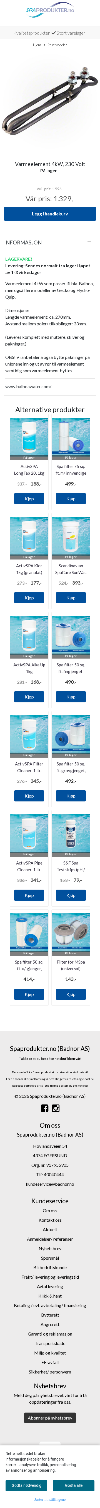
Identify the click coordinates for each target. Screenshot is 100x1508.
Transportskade (50, 1343)
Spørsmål (50, 1257)
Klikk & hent (50, 1295)
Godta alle (73, 1485)
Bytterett (50, 1314)
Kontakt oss (50, 1220)
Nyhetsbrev (50, 1248)
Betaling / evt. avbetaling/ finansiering (50, 1305)
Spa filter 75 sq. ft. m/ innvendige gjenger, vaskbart (71, 473)
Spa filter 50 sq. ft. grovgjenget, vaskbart (71, 770)
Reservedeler (57, 45)
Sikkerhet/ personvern (50, 1371)
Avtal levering (50, 1286)
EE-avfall (50, 1362)
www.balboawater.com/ (28, 386)
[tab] (50, 242)
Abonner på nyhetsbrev (50, 1417)
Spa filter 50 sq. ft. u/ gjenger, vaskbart (29, 968)
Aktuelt (50, 1229)
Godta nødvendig (26, 1485)
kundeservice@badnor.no (50, 1184)
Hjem (37, 45)
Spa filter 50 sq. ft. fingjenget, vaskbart (71, 671)
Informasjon (23, 242)
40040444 (54, 1174)
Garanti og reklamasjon (50, 1333)
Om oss (50, 1210)
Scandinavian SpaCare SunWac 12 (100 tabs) (70, 572)
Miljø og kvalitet (50, 1352)
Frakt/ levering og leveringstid (50, 1276)
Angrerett (50, 1324)
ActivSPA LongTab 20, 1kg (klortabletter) (29, 473)
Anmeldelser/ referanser (50, 1239)
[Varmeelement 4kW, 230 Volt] (50, 101)
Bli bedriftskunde (50, 1267)
